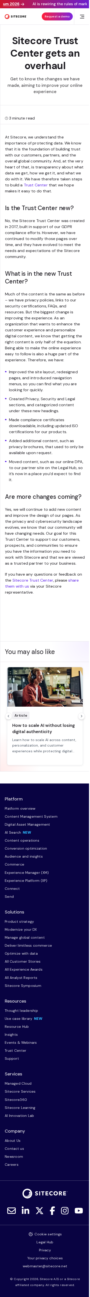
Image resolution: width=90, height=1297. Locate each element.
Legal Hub (45, 1242)
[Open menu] (82, 16)
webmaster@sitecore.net (45, 1266)
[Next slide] (81, 716)
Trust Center (36, 185)
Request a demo (57, 16)
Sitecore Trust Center (32, 580)
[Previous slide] (8, 716)
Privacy (45, 1250)
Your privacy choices (45, 1258)
